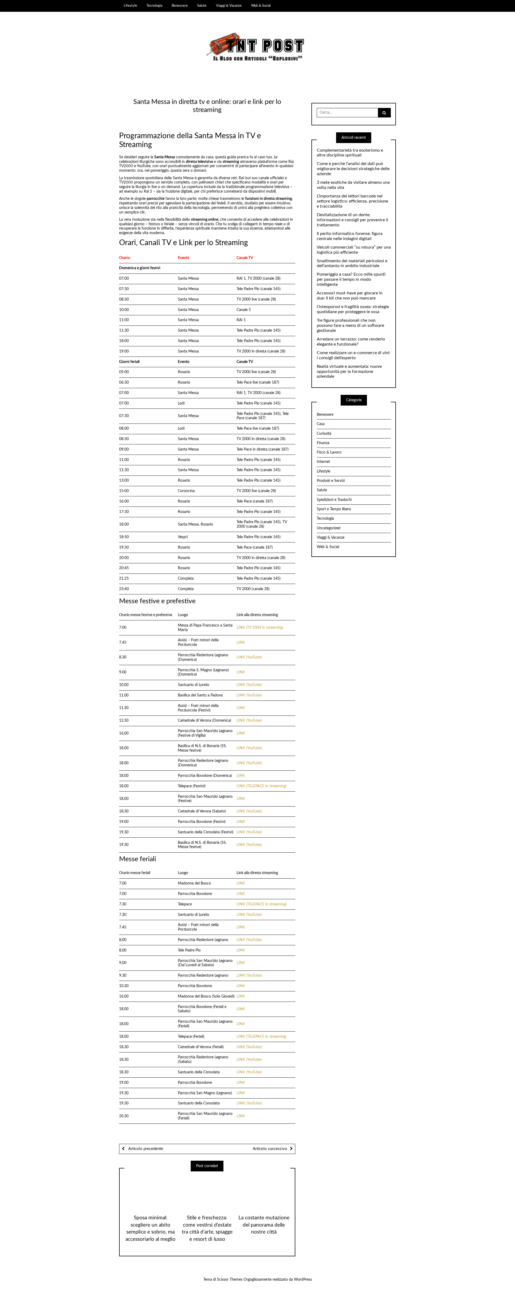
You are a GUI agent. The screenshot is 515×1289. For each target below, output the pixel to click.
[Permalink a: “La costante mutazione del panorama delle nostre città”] (264, 1191)
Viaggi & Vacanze (229, 6)
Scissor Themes (229, 1279)
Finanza (323, 443)
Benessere (180, 6)
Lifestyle (130, 6)
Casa (321, 424)
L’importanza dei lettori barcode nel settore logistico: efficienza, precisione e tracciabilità (352, 201)
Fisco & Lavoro (329, 452)
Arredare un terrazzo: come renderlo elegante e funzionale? (351, 341)
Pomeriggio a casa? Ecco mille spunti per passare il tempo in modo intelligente (351, 279)
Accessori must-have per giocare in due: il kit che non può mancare (349, 295)
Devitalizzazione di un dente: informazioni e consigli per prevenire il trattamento (352, 220)
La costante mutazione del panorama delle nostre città (263, 1225)
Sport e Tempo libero (334, 509)
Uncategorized (328, 528)
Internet (323, 462)
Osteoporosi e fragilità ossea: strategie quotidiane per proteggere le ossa (353, 309)
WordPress (303, 1279)
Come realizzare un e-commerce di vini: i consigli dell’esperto (353, 355)
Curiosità (324, 434)
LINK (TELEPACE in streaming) (261, 786)
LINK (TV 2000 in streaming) (260, 627)
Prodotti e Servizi (331, 481)
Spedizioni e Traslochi (334, 500)
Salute (202, 6)
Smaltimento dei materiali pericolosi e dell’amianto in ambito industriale (352, 263)
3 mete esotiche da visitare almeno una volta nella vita (353, 185)
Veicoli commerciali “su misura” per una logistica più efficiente (354, 249)
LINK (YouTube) (249, 657)
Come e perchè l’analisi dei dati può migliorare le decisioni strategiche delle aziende (353, 169)
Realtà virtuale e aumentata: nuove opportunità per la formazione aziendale (349, 371)
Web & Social (261, 6)
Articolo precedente (145, 1149)
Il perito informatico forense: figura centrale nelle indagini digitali (349, 236)
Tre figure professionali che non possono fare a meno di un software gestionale (350, 325)
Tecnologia (154, 6)
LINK (241, 642)
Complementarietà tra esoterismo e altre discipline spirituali (350, 153)
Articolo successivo (270, 1149)
